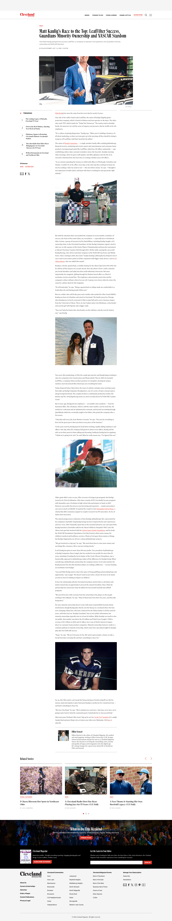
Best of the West (98, 883)
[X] (132, 885)
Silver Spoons (97, 894)
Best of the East (98, 880)
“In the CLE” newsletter (101, 717)
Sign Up (147, 862)
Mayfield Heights (75, 880)
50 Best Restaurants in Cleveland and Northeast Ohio (37, 154)
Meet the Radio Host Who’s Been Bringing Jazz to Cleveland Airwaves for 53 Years (37, 146)
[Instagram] (136, 885)
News (87, 15)
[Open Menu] (150, 15)
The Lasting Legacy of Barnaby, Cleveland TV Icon (36, 120)
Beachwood (51, 883)
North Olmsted (74, 887)
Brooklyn (50, 890)
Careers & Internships (27, 886)
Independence (52, 905)
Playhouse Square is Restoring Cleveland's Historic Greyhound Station (37, 136)
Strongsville (73, 901)
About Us (23, 883)
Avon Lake (50, 880)
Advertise (23, 890)
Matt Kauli (59, 113)
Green (49, 901)
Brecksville (50, 887)
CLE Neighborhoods (54, 898)
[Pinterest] (140, 885)
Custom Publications (27, 897)
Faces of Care (97, 890)
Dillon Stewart (46, 48)
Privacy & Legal (25, 901)
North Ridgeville (74, 890)
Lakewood (72, 876)
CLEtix (95, 898)
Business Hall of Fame (100, 887)
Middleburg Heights (76, 883)
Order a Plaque (25, 893)
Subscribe (138, 15)
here (109, 720)
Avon (49, 876)
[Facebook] (128, 885)
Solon (71, 898)
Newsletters (127, 880)
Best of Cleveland (99, 876)
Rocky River (73, 894)
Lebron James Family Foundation (93, 530)
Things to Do (97, 15)
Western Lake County (76, 905)
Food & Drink (111, 15)
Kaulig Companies (71, 143)
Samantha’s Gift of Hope (105, 509)
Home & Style (125, 15)
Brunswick (50, 894)
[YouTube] (143, 885)
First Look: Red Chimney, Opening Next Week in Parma (38, 128)
